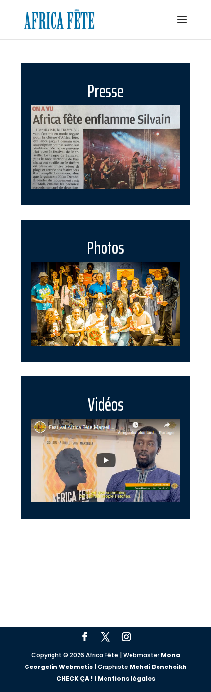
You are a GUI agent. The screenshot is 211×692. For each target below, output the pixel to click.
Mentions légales (126, 678)
